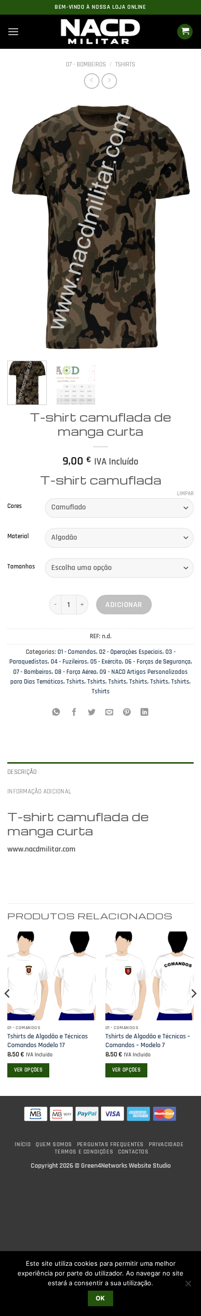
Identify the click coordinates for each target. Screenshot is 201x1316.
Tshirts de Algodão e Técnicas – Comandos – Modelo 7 (147, 1041)
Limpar (185, 493)
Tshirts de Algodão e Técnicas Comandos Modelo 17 (47, 1041)
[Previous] (23, 225)
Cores (14, 506)
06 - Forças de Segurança (158, 662)
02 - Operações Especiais (130, 652)
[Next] (177, 225)
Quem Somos (54, 1144)
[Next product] (91, 80)
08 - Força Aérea (76, 672)
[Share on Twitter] (91, 714)
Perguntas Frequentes (110, 1144)
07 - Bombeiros (86, 64)
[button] (13, 31)
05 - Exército (106, 662)
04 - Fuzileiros (69, 662)
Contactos (133, 1151)
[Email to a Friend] (109, 714)
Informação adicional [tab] (39, 791)
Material (18, 536)
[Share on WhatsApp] (56, 714)
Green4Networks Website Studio (126, 1165)
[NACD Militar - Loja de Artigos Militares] (100, 32)
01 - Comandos (77, 652)
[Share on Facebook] (74, 714)
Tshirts (125, 64)
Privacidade (166, 1144)
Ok (100, 1298)
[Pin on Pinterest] (127, 714)
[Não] (188, 1286)
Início (23, 1144)
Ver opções (28, 1070)
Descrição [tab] (22, 772)
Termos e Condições (84, 1151)
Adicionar (123, 604)
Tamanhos (21, 567)
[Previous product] (109, 80)
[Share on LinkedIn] (145, 714)
